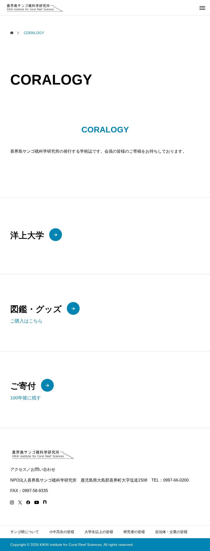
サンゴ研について (24, 532)
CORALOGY (105, 129)
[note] (45, 502)
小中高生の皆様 (61, 532)
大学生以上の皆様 (99, 532)
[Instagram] (11, 502)
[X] (20, 502)
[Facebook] (28, 502)
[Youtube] (36, 502)
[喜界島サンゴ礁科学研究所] (34, 7)
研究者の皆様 (134, 532)
